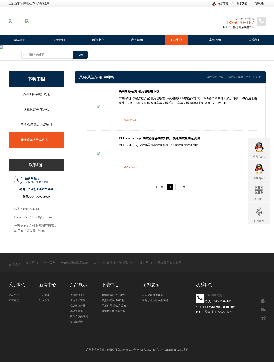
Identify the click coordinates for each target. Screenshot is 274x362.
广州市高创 (47, 262)
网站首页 (20, 40)
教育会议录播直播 (152, 294)
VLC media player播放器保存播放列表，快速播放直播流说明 (159, 138)
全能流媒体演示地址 (74, 262)
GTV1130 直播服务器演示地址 (114, 262)
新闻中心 (98, 40)
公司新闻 (44, 294)
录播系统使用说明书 (36, 140)
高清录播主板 (77, 300)
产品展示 (137, 40)
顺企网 (144, 262)
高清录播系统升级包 (36, 94)
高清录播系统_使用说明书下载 (139, 91)
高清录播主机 (77, 294)
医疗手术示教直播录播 (155, 300)
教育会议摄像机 (79, 316)
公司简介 (14, 294)
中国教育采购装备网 (167, 262)
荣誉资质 (14, 300)
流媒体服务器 (77, 305)
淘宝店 (30, 262)
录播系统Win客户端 (36, 109)
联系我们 (260, 3)
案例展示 (215, 40)
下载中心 (176, 40)
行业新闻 (44, 300)
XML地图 (182, 349)
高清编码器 (76, 321)
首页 (222, 77)
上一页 (159, 187)
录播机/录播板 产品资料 (36, 124)
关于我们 (242, 3)
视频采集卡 (76, 310)
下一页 (181, 187)
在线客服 (222, 3)
